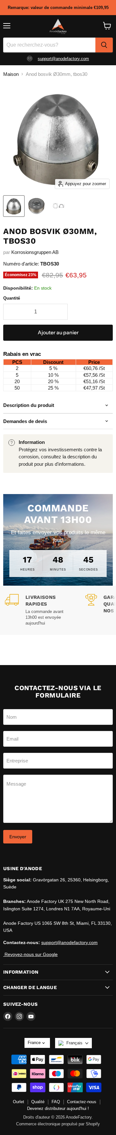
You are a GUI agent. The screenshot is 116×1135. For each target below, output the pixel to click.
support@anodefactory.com (63, 58)
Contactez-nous (81, 1101)
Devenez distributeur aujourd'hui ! (58, 1108)
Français (74, 1042)
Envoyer (17, 837)
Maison (11, 74)
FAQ (56, 1101)
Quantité (11, 298)
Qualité (37, 1101)
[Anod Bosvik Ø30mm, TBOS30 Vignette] (14, 206)
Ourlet (18, 1101)
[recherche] (104, 45)
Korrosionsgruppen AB (35, 252)
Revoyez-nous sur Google (30, 954)
